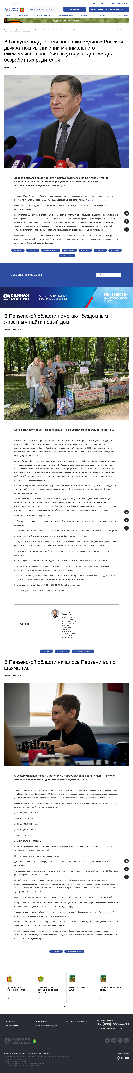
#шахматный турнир (74, 951)
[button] (64, 1006)
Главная (7, 30)
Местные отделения (66, 15)
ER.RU (91, 200)
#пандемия (85, 250)
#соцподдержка (66, 255)
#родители (115, 250)
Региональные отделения (76, 1021)
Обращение (75, 9)
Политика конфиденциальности (16, 1061)
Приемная (84, 15)
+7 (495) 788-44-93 (113, 1024)
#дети (33, 250)
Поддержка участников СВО (66, 21)
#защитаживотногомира (82, 651)
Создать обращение (108, 275)
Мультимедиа (101, 15)
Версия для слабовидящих (119, 3)
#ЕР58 (46, 651)
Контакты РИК (12, 1026)
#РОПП (56, 951)
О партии (7, 15)
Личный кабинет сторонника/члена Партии (108, 9)
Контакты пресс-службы (46, 1026)
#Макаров (17, 250)
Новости (31, 30)
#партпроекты (62, 651)
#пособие (100, 250)
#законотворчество (50, 250)
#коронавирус (69, 250)
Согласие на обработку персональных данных (21, 1065)
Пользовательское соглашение (16, 1059)
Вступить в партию (121, 15)
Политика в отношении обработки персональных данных (25, 1063)
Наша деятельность (43, 15)
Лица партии (23, 15)
